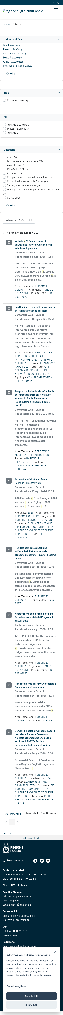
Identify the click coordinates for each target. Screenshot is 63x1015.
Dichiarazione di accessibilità (19, 916)
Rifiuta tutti (31, 1005)
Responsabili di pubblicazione (19, 946)
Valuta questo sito (31, 838)
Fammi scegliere (16, 986)
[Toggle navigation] (55, 9)
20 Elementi (14, 814)
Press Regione (11, 900)
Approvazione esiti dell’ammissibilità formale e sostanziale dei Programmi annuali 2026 (34, 617)
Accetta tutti (31, 996)
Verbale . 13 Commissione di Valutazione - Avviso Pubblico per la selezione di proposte (33, 245)
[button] (31, 39)
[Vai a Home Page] (23, 10)
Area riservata (15, 860)
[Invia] (30, 220)
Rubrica (22, 885)
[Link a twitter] (42, 861)
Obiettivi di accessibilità (16, 920)
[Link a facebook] (35, 861)
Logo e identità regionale (17, 904)
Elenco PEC (9, 885)
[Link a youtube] (48, 861)
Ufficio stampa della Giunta (18, 896)
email (15, 935)
